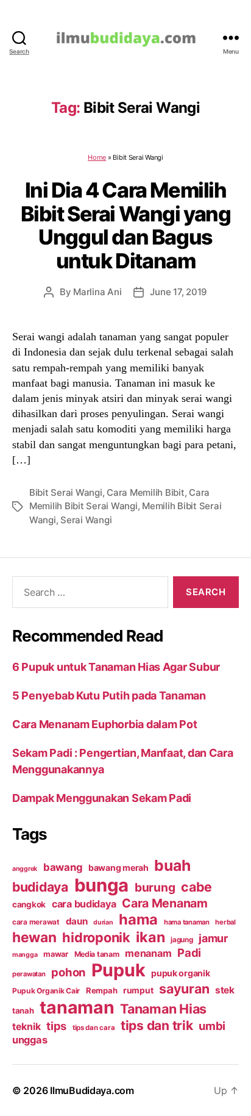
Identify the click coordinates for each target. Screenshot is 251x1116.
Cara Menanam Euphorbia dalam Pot (104, 724)
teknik (26, 1026)
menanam (148, 953)
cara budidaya (84, 904)
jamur (213, 938)
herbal (225, 922)
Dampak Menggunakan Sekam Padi (101, 798)
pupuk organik (180, 973)
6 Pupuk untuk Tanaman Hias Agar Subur (116, 666)
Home (97, 157)
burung (155, 887)
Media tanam (96, 954)
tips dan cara (93, 1027)
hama (138, 919)
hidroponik (96, 937)
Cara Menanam (165, 903)
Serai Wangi (85, 520)
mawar (55, 954)
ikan (150, 937)
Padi (189, 952)
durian (103, 922)
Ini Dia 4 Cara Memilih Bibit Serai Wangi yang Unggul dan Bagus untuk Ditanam (126, 225)
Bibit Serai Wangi (65, 492)
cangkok (29, 904)
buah (172, 865)
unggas (29, 1040)
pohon (68, 972)
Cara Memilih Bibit (145, 492)
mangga (24, 955)
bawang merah (118, 867)
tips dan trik (157, 1025)
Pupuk (118, 970)
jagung (182, 939)
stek (225, 990)
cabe (196, 887)
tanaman (77, 1007)
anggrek (24, 869)
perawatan (29, 974)
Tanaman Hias (163, 1009)
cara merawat (36, 922)
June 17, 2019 (178, 292)
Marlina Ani (97, 292)
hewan (34, 937)
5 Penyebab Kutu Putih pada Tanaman (109, 695)
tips (56, 1025)
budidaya (40, 887)
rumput (138, 990)
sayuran (184, 988)
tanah (23, 1010)
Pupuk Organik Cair (46, 990)
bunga (101, 885)
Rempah (101, 990)
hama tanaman (187, 922)
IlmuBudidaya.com (92, 1090)
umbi (212, 1025)
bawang (62, 867)
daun (77, 921)
